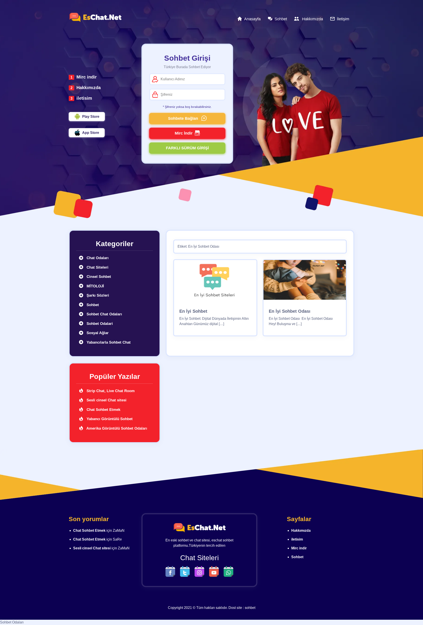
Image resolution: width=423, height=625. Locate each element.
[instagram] (200, 571)
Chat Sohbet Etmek (102, 410)
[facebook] (171, 571)
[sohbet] (95, 17)
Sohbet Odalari (99, 324)
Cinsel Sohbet (98, 277)
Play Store (90, 116)
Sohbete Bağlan (183, 118)
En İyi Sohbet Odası (289, 311)
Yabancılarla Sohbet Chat (108, 342)
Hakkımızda (88, 87)
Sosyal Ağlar (97, 333)
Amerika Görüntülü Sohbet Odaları (116, 428)
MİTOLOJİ (94, 286)
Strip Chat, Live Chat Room (110, 391)
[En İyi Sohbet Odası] (304, 281)
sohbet (250, 608)
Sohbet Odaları (12, 622)
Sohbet (92, 305)
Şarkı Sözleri (97, 295)
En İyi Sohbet (193, 311)
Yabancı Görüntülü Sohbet (109, 419)
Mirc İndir (184, 133)
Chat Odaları (97, 258)
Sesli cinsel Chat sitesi (105, 400)
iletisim (84, 98)
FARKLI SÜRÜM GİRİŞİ (187, 148)
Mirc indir (86, 77)
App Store (90, 133)
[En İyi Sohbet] (215, 281)
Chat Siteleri (96, 267)
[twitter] (186, 571)
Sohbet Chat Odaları (103, 314)
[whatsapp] (228, 571)
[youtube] (215, 571)
